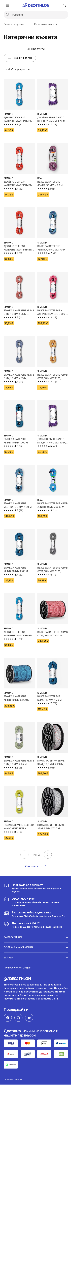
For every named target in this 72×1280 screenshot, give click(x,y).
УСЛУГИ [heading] (8, 945)
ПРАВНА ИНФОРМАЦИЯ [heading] (17, 955)
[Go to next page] (48, 855)
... (29, 24)
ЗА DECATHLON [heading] (13, 925)
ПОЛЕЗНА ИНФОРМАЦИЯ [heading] (18, 935)
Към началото (33, 866)
